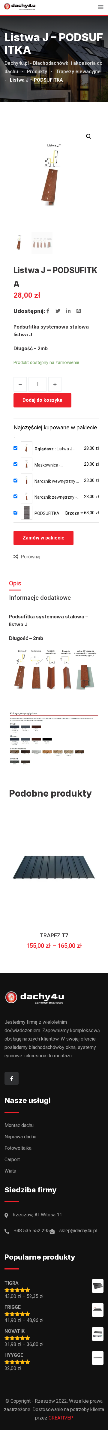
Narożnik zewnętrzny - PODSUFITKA (55, 497)
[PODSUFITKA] (26, 512)
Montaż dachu (19, 1125)
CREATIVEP (61, 1418)
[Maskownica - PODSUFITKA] (26, 464)
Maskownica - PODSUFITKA (47, 465)
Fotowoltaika (18, 1148)
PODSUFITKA (46, 513)
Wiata (10, 1171)
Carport (12, 1159)
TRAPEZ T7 (54, 935)
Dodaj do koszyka (42, 400)
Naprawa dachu (20, 1137)
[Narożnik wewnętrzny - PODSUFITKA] (26, 480)
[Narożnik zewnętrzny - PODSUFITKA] (26, 496)
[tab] (15, 583)
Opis (15, 583)
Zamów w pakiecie (43, 538)
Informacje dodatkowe (40, 597)
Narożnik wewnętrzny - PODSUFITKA (56, 481)
